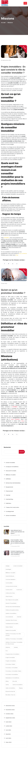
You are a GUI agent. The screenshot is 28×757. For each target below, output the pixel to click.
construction (9, 589)
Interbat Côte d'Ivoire (11, 620)
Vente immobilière (11, 515)
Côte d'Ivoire (9, 596)
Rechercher (7, 447)
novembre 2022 (10, 709)
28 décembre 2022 (15, 535)
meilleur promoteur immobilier (14, 638)
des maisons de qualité (12, 599)
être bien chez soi (10, 694)
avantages (8, 569)
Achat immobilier (10, 462)
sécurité (14, 681)
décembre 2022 (10, 705)
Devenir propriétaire (11, 603)
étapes (21, 688)
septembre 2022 (10, 717)
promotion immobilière (12, 674)
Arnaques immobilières (12, 466)
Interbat (8, 495)
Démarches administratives (13, 483)
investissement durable (12, 623)
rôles (7, 681)
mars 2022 (8, 742)
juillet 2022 (9, 726)
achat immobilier (18, 566)
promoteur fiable (10, 664)
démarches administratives (13, 606)
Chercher (22, 451)
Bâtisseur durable (11, 474)
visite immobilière (10, 688)
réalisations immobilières (12, 677)
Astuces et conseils (11, 470)
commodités (9, 583)
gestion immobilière (11, 613)
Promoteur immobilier (12, 667)
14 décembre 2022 (15, 556)
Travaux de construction (12, 507)
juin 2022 (8, 730)
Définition (8, 478)
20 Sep (24, 47)
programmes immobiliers (12, 654)
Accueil (3, 22)
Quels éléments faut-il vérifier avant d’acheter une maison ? (17, 532)
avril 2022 (8, 738)
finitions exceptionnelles (12, 610)
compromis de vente (11, 586)
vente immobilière (17, 684)
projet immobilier (10, 657)
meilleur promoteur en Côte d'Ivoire (13, 634)
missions (10, 22)
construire (19, 589)
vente (7, 684)
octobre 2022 (9, 713)
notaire (16, 647)
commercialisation (10, 579)
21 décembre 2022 (15, 546)
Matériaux (8, 503)
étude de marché (10, 691)
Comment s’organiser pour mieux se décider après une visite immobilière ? (17, 553)
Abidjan (8, 566)
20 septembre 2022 (6, 60)
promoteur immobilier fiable (13, 671)
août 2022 (8, 722)
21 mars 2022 (4, 283)
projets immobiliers (11, 661)
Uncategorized (10, 511)
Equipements (9, 487)
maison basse (9, 627)
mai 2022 (8, 734)
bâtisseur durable (10, 572)
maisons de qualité (11, 630)
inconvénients (9, 616)
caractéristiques (10, 576)
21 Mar (24, 271)
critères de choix (10, 593)
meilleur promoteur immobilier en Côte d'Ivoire (14, 643)
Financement (9, 491)
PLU (7, 650)
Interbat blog (9, 499)
